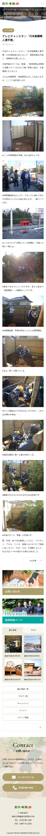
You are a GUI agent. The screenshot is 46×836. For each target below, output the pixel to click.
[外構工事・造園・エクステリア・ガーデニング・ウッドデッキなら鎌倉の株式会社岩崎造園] (10, 3)
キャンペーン (23, 703)
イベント (23, 710)
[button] (23, 777)
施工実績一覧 (23, 689)
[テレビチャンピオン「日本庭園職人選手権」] (23, 101)
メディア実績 (8, 30)
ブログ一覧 (23, 696)
